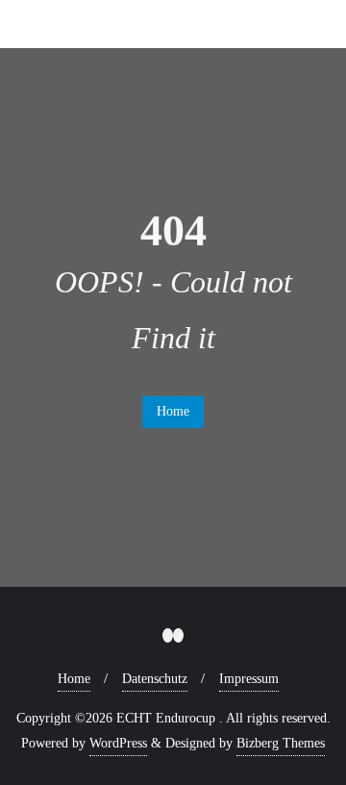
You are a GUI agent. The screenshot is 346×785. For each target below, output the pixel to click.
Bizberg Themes (280, 743)
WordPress (118, 743)
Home (173, 411)
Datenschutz (154, 678)
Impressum (249, 678)
